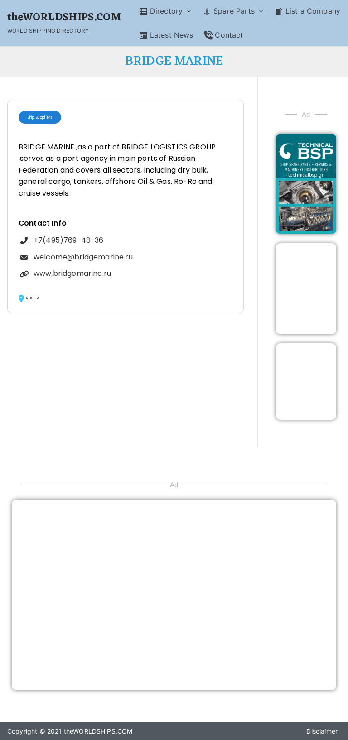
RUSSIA (32, 298)
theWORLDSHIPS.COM (64, 18)
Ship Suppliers (40, 117)
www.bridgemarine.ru (72, 273)
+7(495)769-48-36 (69, 240)
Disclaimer (322, 731)
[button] (187, 11)
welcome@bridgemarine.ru (83, 257)
